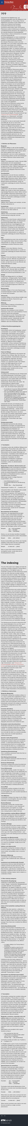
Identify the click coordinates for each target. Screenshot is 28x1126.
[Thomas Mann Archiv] (19, 8)
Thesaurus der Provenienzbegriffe (9, 114)
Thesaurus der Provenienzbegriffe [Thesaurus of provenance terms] (12, 664)
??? (9, 2)
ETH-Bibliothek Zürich (5, 1123)
